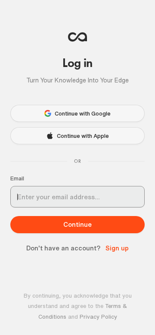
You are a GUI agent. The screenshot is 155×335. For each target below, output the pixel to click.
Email (17, 178)
